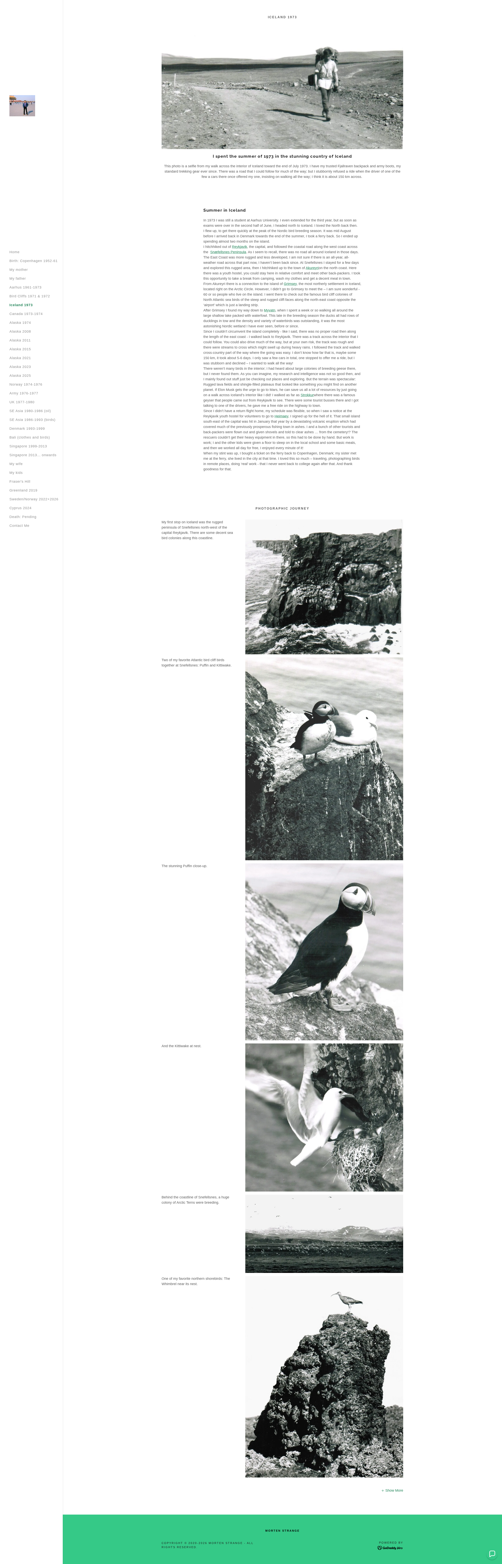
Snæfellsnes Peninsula (228, 252)
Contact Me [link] (19, 526)
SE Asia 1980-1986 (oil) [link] (30, 411)
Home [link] (14, 252)
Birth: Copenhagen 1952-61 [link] (33, 261)
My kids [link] (16, 473)
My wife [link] (16, 464)
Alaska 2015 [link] (20, 349)
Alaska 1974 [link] (20, 323)
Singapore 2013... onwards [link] (32, 455)
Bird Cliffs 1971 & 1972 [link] (29, 296)
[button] (392, 1490)
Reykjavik (239, 247)
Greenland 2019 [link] (23, 490)
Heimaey (281, 416)
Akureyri (312, 268)
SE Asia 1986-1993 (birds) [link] (32, 420)
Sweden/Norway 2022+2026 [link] (33, 499)
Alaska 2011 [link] (20, 340)
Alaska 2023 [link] (20, 367)
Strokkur (307, 395)
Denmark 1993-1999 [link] (27, 429)
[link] (22, 105)
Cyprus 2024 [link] (20, 508)
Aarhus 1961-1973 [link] (25, 287)
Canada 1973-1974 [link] (26, 314)
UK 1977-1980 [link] (22, 402)
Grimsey (290, 284)
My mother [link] (18, 270)
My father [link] (17, 278)
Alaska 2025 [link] (20, 376)
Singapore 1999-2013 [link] (28, 446)
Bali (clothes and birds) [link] (29, 437)
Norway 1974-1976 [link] (25, 384)
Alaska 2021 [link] (20, 358)
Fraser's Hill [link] (19, 481)
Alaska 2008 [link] (20, 331)
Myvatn (269, 310)
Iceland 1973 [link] (21, 305)
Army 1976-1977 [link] (23, 393)
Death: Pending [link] (22, 517)
